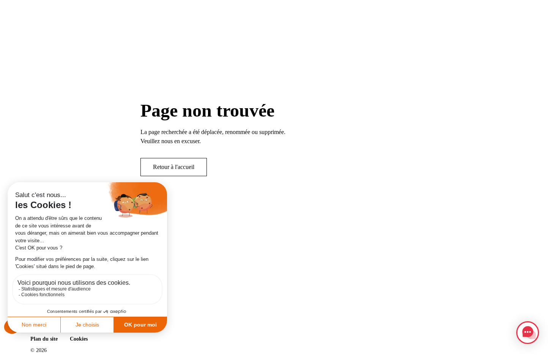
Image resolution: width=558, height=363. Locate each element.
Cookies (79, 339)
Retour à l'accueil (173, 167)
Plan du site (44, 339)
